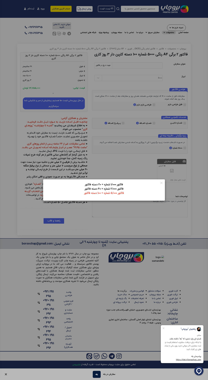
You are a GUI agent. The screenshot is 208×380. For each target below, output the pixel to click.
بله (96, 374)
